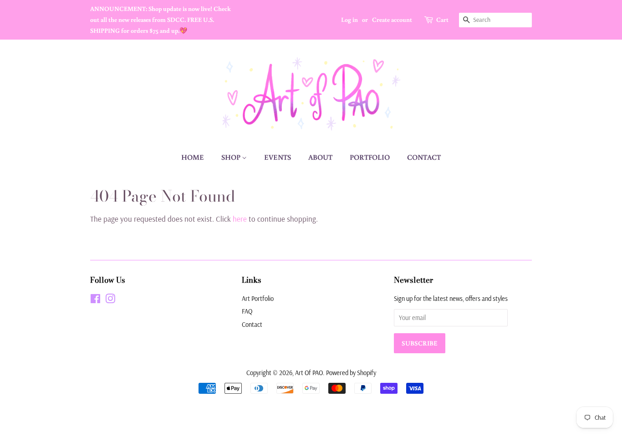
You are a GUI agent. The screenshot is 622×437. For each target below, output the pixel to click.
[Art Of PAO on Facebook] (95, 300)
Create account (392, 19)
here (240, 219)
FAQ (247, 311)
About (320, 157)
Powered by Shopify (351, 373)
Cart (442, 19)
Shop (231, 157)
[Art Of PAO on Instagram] (110, 300)
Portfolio (370, 157)
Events (277, 157)
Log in (349, 19)
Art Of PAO (309, 373)
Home (192, 157)
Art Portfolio (258, 299)
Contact (424, 157)
